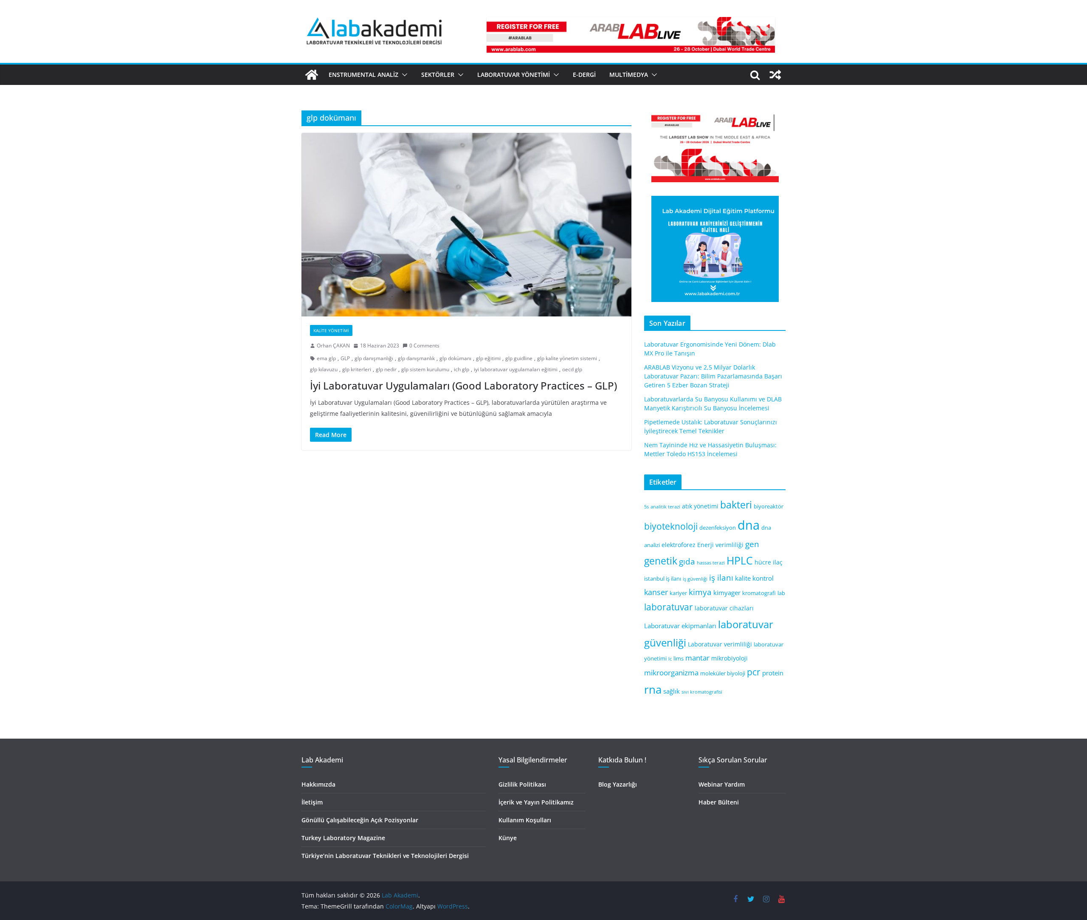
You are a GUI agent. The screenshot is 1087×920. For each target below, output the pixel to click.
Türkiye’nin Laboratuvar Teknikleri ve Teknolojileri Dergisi (385, 856)
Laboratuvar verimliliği (720, 644)
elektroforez (679, 545)
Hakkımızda (318, 784)
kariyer (678, 593)
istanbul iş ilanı (662, 578)
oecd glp (572, 369)
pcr (753, 672)
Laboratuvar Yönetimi (513, 75)
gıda (687, 561)
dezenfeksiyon (717, 527)
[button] (403, 75)
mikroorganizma (671, 672)
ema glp (326, 358)
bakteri (736, 504)
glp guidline (518, 358)
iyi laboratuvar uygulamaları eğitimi (516, 369)
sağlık (671, 691)
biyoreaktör (768, 506)
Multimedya (628, 75)
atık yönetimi (700, 506)
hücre (763, 562)
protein (772, 673)
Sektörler (437, 75)
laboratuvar (668, 607)
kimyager (727, 592)
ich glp (461, 369)
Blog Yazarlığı (617, 784)
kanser (656, 592)
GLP (345, 358)
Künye (507, 838)
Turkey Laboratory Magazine (343, 838)
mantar (697, 658)
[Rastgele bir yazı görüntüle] (775, 75)
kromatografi (759, 593)
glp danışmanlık (416, 358)
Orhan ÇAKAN (333, 345)
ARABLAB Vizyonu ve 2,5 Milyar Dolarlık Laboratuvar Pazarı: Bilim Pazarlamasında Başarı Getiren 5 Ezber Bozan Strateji (713, 376)
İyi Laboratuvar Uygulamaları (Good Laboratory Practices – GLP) (463, 385)
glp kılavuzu (324, 369)
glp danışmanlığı (374, 358)
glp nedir (386, 369)
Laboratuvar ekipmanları (680, 625)
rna (653, 689)
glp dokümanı (455, 358)
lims (678, 658)
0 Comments (424, 345)
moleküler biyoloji (722, 673)
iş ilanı (721, 577)
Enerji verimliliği (720, 545)
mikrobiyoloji (729, 658)
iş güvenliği (695, 579)
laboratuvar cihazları (724, 608)
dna (749, 524)
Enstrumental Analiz (363, 75)
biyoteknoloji (671, 526)
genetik (660, 560)
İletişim (312, 802)
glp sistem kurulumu (425, 369)
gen (752, 544)
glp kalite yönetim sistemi (567, 358)
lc (670, 659)
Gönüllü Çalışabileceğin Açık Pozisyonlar (359, 820)
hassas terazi (711, 563)
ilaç (778, 562)
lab (781, 593)
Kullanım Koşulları (524, 820)
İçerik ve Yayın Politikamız (536, 802)
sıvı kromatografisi (701, 692)
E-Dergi (584, 75)
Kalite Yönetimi (331, 330)
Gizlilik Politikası (522, 784)
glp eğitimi (488, 358)
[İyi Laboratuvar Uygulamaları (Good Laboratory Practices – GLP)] (466, 224)
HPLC (740, 560)
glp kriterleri (356, 369)
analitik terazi (665, 507)
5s (646, 507)
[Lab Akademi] (311, 75)
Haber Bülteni (718, 802)
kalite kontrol (754, 578)
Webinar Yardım (721, 784)
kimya (700, 592)
